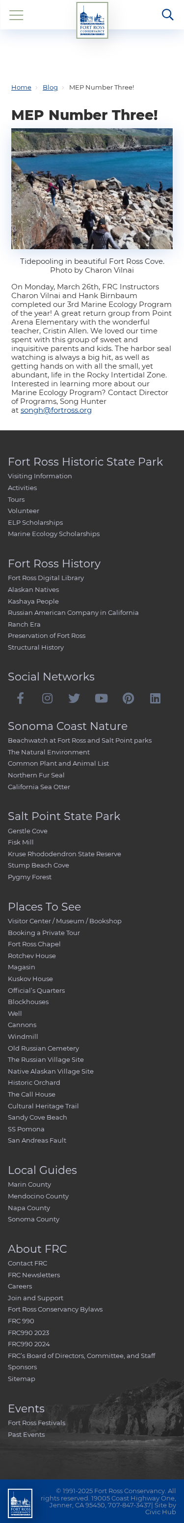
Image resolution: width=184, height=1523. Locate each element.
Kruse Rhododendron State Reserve (64, 854)
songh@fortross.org (56, 410)
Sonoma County (33, 1219)
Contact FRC (27, 1263)
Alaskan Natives (33, 589)
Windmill (23, 1036)
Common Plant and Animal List (58, 763)
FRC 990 (21, 1321)
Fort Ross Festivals (36, 1423)
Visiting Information (40, 476)
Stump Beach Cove (38, 865)
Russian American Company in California (73, 612)
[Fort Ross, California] (92, 20)
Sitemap (21, 1378)
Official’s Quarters (36, 990)
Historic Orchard (34, 1082)
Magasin (21, 967)
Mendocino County (38, 1196)
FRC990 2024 (29, 1344)
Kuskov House (30, 979)
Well (15, 1013)
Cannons (22, 1025)
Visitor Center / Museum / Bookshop (65, 921)
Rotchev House (32, 956)
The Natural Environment (49, 752)
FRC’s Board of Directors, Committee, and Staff (81, 1355)
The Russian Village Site (46, 1059)
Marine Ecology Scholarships (54, 534)
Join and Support (35, 1298)
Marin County (29, 1184)
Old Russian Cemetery (43, 1048)
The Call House (31, 1094)
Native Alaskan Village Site (51, 1071)
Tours (16, 499)
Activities (22, 488)
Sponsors (22, 1367)
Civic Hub (160, 1512)
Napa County (29, 1208)
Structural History (36, 647)
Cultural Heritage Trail (43, 1106)
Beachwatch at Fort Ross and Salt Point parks (80, 740)
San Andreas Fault (37, 1140)
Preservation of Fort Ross (46, 635)
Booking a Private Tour (44, 933)
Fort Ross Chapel (34, 944)
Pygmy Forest (30, 877)
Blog (50, 87)
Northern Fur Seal (36, 775)
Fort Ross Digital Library (46, 578)
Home (21, 87)
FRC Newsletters (34, 1275)
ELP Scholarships (35, 522)
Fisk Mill (21, 842)
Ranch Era (24, 624)
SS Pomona (26, 1129)
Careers (20, 1286)
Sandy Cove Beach (37, 1117)
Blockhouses (28, 1002)
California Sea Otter (39, 787)
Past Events (26, 1434)
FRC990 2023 (28, 1332)
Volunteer (23, 511)
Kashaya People (33, 601)
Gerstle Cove (28, 831)
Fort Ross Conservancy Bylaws (55, 1309)
